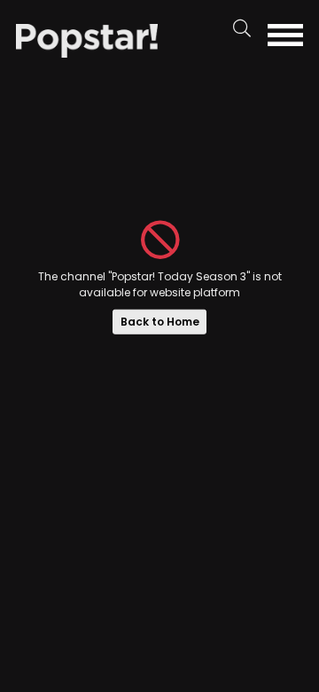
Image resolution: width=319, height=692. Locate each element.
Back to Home (160, 321)
